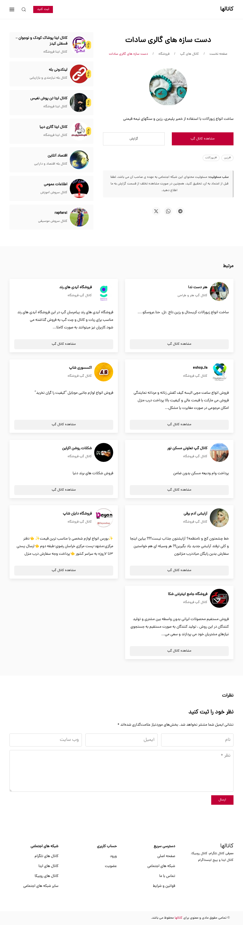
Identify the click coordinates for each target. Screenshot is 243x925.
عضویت (111, 866)
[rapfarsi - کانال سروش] (79, 217)
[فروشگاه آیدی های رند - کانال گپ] (103, 292)
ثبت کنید (43, 9)
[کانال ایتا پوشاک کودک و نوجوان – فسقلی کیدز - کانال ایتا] (79, 45)
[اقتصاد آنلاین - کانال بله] (79, 160)
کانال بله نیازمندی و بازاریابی (48, 78)
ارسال (222, 799)
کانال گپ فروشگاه (80, 295)
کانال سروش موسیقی (52, 221)
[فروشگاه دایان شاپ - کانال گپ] (103, 518)
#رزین (227, 158)
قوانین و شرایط (164, 886)
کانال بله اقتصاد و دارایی (50, 163)
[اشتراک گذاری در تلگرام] (180, 211)
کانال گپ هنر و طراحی (192, 295)
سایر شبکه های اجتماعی (40, 886)
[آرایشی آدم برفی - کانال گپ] (219, 518)
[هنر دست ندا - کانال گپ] (219, 292)
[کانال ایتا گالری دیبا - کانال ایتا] (79, 131)
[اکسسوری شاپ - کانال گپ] (103, 372)
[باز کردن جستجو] (23, 9)
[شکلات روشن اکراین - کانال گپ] (103, 453)
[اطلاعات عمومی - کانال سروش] (79, 189)
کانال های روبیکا (46, 876)
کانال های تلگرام (46, 856)
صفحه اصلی (166, 856)
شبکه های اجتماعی (161, 866)
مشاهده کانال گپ (203, 138)
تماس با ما (167, 876)
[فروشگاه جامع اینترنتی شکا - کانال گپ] (219, 598)
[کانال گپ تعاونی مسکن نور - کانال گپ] (219, 453)
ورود (113, 856)
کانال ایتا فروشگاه (55, 51)
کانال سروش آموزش (53, 192)
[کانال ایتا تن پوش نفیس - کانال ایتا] (79, 103)
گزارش (134, 138)
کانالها (227, 846)
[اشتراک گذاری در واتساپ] (168, 211)
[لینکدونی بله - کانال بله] (79, 74)
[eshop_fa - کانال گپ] (219, 372)
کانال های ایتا (48, 866)
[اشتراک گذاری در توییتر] (156, 211)
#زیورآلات (211, 158)
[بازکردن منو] (11, 9)
